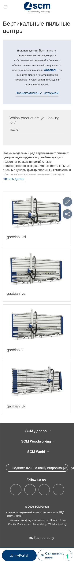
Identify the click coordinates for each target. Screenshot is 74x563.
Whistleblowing (57, 524)
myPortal (21, 555)
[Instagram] (58, 489)
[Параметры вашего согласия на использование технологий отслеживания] (67, 556)
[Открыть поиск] (69, 7)
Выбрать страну (41, 537)
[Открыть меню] (5, 7)
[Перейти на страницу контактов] (67, 201)
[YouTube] (30, 489)
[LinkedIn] (44, 489)
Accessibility (39, 524)
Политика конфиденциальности (28, 520)
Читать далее (13, 179)
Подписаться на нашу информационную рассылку (40, 468)
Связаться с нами (54, 555)
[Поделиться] (67, 214)
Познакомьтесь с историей (37, 93)
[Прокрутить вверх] (67, 539)
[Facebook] (15, 489)
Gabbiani (50, 69)
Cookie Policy (58, 520)
